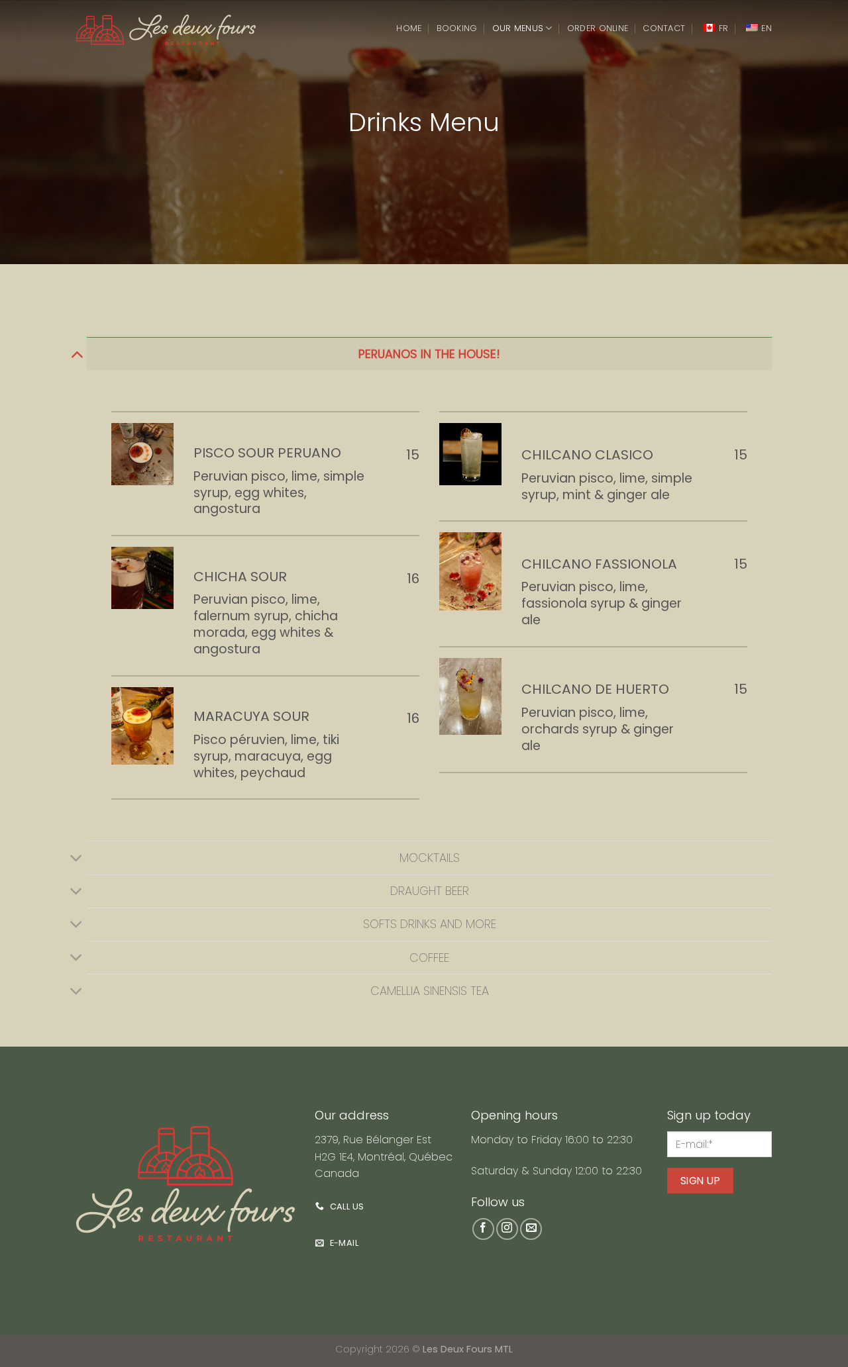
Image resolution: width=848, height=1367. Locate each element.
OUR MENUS (517, 28)
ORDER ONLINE (597, 28)
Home (408, 28)
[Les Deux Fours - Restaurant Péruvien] (166, 30)
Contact (664, 28)
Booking (457, 28)
